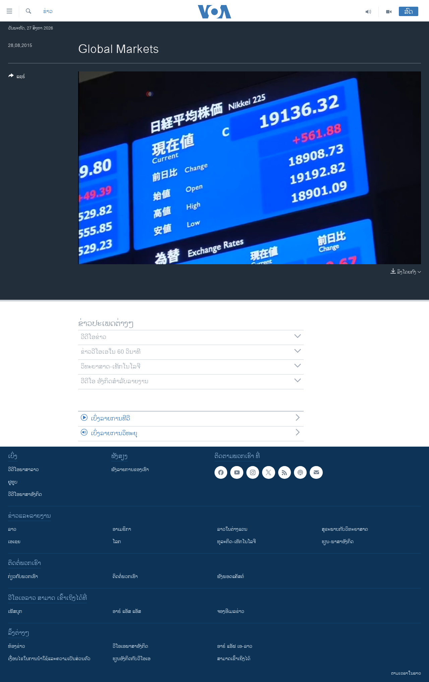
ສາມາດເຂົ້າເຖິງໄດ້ (233, 658)
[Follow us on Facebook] (220, 472)
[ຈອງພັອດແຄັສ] (316, 472)
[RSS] (284, 472)
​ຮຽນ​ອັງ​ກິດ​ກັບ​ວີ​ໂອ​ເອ (131, 658)
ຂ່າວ (48, 12)
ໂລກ (117, 541)
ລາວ (12, 529)
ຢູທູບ (12, 482)
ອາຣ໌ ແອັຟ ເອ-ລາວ (234, 646)
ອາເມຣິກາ (122, 529)
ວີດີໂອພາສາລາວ (23, 469)
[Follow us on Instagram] (252, 472)
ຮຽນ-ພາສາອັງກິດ (338, 541)
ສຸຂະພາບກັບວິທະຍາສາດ (345, 529)
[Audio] (368, 12)
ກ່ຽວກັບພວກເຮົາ (23, 576)
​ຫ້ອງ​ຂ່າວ (16, 646)
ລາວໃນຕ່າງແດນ (232, 529)
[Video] (389, 12)
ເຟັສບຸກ (15, 611)
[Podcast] (300, 472)
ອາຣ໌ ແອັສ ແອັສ (127, 611)
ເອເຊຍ (14, 541)
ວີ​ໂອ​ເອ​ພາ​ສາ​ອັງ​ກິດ (130, 646)
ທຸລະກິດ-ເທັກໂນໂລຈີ (236, 541)
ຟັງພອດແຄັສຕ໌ (230, 576)
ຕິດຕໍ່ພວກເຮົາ (125, 576)
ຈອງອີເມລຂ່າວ (230, 611)
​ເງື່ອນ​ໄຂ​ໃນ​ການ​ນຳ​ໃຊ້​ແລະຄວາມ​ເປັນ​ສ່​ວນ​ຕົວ (49, 658)
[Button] (16, 77)
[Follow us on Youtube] (236, 472)
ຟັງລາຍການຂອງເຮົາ (130, 469)
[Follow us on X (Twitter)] (268, 472)
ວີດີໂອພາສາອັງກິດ (25, 494)
